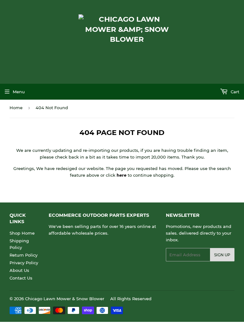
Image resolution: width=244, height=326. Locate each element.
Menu (19, 91)
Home (16, 107)
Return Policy (23, 255)
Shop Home (22, 233)
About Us (19, 270)
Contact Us (21, 277)
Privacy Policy (24, 262)
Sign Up (222, 254)
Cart (234, 91)
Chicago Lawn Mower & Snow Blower (64, 298)
